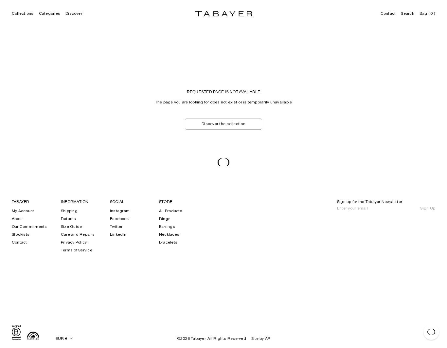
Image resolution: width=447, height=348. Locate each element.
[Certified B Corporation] (16, 333)
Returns (68, 219)
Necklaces (169, 235)
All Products (170, 211)
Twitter (116, 227)
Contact (388, 14)
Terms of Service (76, 250)
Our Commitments (29, 227)
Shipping (69, 211)
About (17, 219)
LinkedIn (118, 235)
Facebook (119, 219)
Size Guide (71, 227)
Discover (73, 14)
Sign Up (427, 209)
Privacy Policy (74, 243)
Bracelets (168, 243)
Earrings (167, 227)
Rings (164, 219)
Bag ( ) (427, 14)
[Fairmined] (33, 336)
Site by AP (260, 339)
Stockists (20, 235)
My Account (23, 211)
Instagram (120, 211)
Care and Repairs (78, 235)
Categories (49, 14)
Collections (23, 14)
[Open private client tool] (431, 332)
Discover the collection (223, 124)
